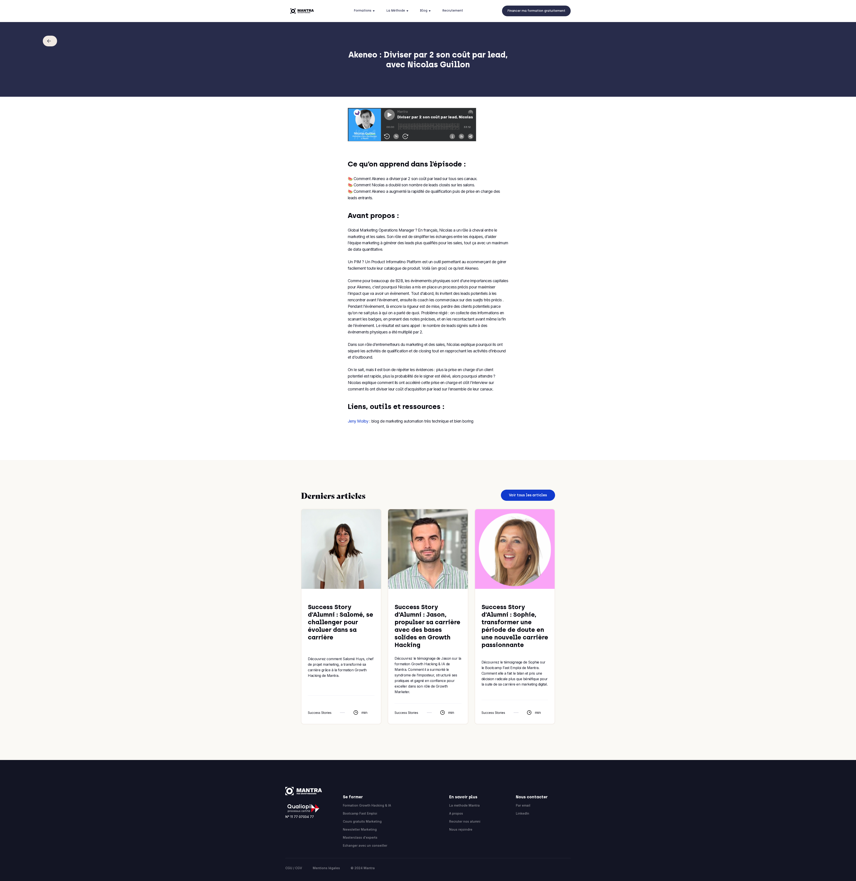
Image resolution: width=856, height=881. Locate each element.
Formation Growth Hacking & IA (367, 805)
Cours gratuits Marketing (362, 821)
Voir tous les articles (528, 495)
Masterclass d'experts (360, 837)
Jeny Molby (358, 421)
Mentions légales (326, 868)
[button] (365, 11)
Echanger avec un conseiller (365, 845)
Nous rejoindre (460, 829)
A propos (456, 813)
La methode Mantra (464, 805)
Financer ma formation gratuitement (536, 11)
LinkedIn (522, 813)
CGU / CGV (293, 868)
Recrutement (452, 10)
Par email (523, 805)
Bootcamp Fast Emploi (360, 813)
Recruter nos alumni (464, 821)
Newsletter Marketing (360, 829)
